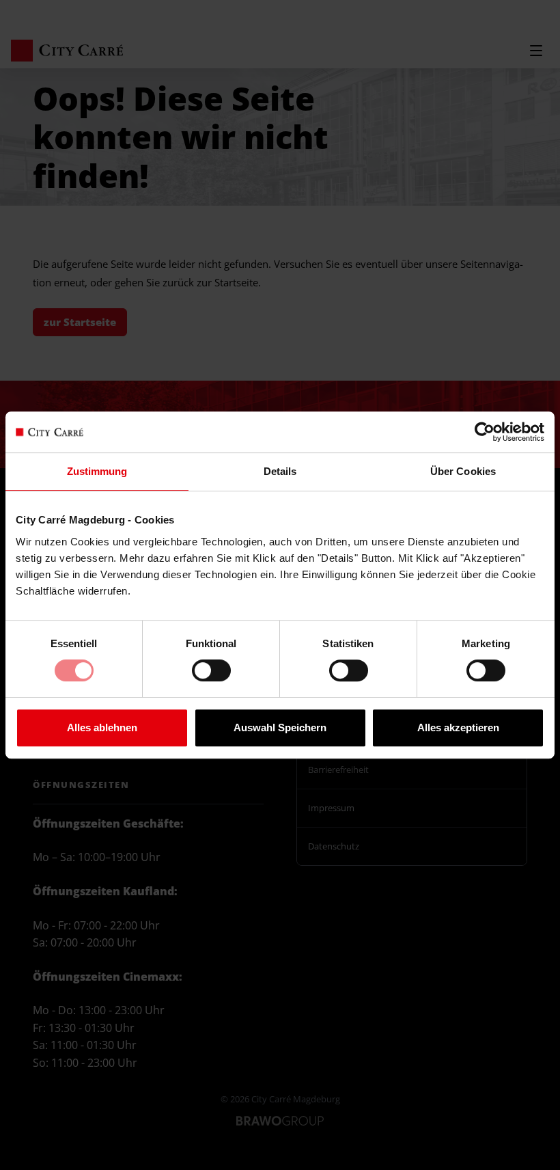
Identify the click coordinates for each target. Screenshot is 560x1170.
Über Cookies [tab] (463, 471)
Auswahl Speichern (280, 727)
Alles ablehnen (102, 727)
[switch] (211, 676)
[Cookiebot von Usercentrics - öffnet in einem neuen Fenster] (484, 432)
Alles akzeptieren (458, 727)
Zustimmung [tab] (97, 471)
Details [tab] (280, 471)
